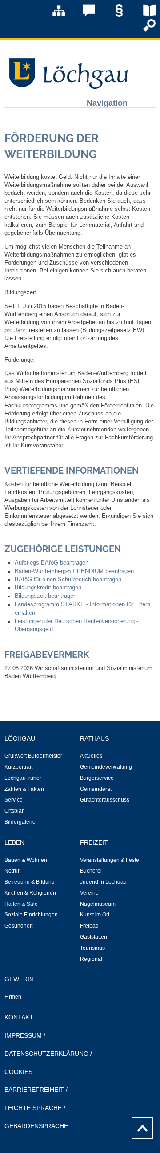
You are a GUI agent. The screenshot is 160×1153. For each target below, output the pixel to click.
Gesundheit (18, 926)
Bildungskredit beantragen (48, 587)
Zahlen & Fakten (24, 789)
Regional (91, 959)
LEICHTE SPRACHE (33, 1107)
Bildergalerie (20, 822)
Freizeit (94, 842)
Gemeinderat (96, 789)
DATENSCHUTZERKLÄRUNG (46, 1053)
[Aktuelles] (143, 15)
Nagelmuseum (98, 904)
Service (13, 800)
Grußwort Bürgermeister (33, 756)
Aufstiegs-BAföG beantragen (51, 563)
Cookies (18, 1071)
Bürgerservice (97, 778)
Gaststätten (93, 937)
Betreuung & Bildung (29, 882)
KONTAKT (18, 1017)
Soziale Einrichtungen (31, 915)
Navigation (107, 103)
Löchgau (19, 738)
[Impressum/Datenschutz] (112, 15)
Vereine (89, 893)
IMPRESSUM (23, 1035)
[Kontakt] (82, 15)
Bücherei (91, 871)
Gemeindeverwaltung (106, 767)
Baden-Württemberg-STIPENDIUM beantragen (74, 571)
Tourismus (92, 948)
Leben (14, 842)
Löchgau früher (22, 778)
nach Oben (140, 1125)
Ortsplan (14, 811)
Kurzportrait (18, 767)
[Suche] (143, 29)
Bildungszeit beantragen (45, 596)
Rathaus (94, 738)
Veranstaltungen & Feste (109, 860)
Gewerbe (20, 979)
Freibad (89, 926)
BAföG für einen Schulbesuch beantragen (68, 579)
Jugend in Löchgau (103, 882)
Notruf (11, 871)
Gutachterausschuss (104, 800)
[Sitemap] (52, 15)
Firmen (12, 997)
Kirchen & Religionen (30, 893)
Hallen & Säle (21, 904)
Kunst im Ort (94, 915)
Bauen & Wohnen (25, 860)
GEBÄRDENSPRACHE (36, 1125)
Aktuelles (91, 756)
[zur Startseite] (66, 86)
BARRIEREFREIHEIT (34, 1089)
